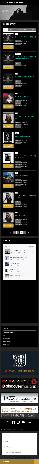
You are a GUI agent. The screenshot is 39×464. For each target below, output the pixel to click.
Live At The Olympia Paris (22, 136)
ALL (5, 29)
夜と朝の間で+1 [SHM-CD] (22, 96)
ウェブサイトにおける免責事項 (12, 452)
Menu (36, 2)
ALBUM (11, 29)
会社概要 (5, 441)
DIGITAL (33, 29)
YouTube (6, 344)
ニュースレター (7, 436)
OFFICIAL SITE (8, 333)
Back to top (36, 461)
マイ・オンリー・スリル (22, 215)
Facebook (7, 341)
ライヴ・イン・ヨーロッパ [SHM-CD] (25, 76)
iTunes (29, 422)
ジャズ (24, 429)
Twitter (8, 422)
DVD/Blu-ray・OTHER (22, 29)
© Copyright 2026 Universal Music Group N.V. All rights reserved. (19, 457)
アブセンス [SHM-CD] (21, 176)
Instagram (7, 338)
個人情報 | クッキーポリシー (11, 447)
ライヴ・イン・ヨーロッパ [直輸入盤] (25, 37)
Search (32, 2)
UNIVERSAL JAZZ (10, 429)
